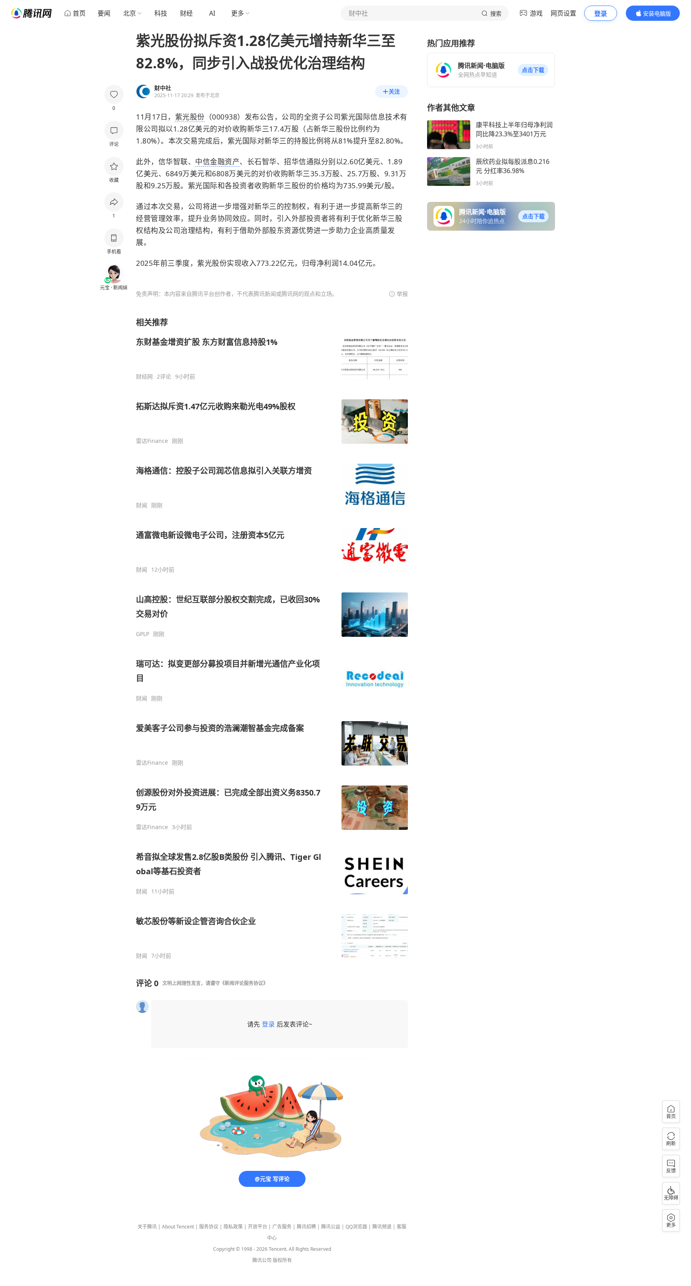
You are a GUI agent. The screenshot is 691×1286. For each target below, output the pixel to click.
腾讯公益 (330, 1226)
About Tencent (178, 1226)
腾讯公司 (262, 1260)
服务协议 (208, 1226)
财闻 (141, 505)
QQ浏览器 (356, 1226)
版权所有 (282, 1260)
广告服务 (282, 1226)
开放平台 (257, 1226)
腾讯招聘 (306, 1226)
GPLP (142, 634)
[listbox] (272, 638)
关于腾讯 (147, 1226)
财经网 (144, 376)
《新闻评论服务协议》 (244, 983)
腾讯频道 (381, 1226)
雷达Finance (152, 441)
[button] (533, 70)
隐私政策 (233, 1226)
